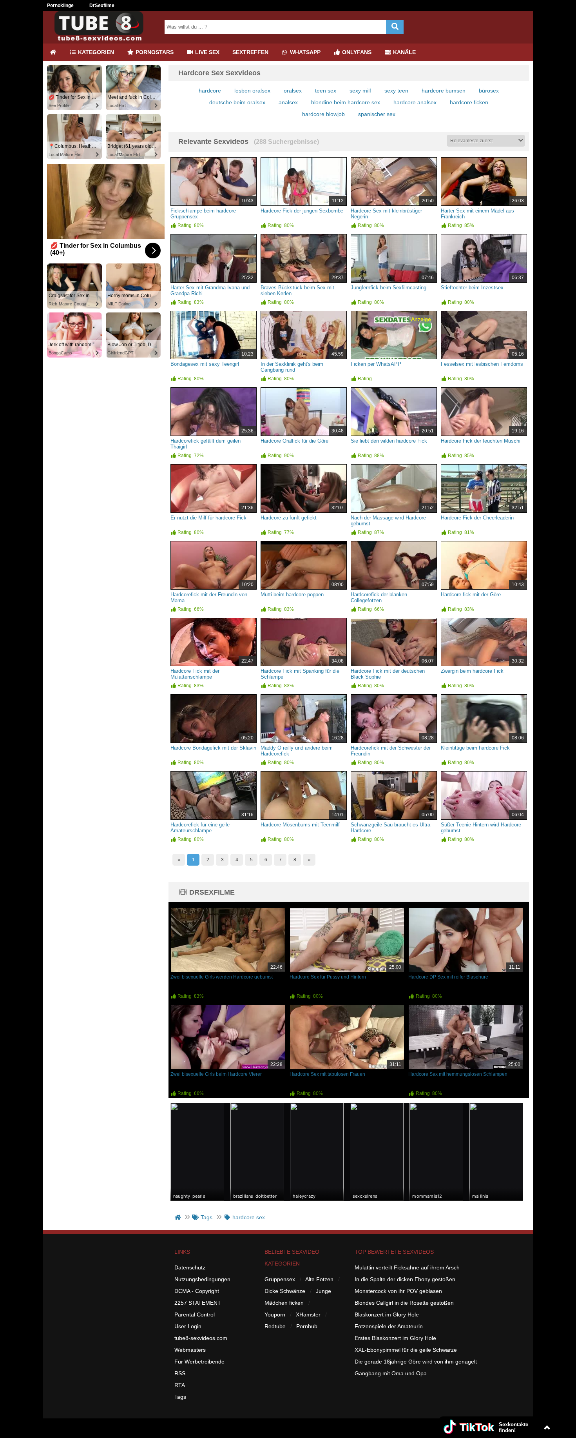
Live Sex (206, 52)
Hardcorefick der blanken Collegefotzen (379, 597)
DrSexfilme (101, 5)
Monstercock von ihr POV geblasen (398, 1291)
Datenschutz (189, 1267)
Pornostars (154, 52)
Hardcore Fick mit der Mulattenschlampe (194, 674)
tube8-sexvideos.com (200, 1338)
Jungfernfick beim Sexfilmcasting (388, 288)
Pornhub (306, 1326)
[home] (178, 1217)
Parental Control (194, 1314)
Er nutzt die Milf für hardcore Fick (208, 518)
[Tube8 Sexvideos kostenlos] (102, 40)
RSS (179, 1373)
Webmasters (190, 1350)
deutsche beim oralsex (237, 102)
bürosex (489, 90)
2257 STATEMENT (197, 1303)
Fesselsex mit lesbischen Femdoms (482, 364)
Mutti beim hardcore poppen (292, 594)
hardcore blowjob (323, 114)
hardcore (210, 90)
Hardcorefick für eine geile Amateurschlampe (200, 827)
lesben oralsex (252, 90)
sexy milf (360, 90)
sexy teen (396, 90)
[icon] (53, 52)
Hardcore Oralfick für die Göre (294, 441)
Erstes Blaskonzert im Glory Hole (395, 1338)
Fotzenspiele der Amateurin (389, 1326)
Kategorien (95, 52)
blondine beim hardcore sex (345, 102)
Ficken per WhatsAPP (376, 364)
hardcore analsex (415, 102)
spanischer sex (376, 114)
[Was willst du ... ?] (395, 27)
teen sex (325, 90)
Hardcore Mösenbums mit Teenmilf (300, 825)
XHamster (308, 1314)
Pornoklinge (60, 5)
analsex (288, 102)
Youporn (274, 1314)
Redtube (275, 1326)
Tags (180, 1397)
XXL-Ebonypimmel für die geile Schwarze (406, 1350)
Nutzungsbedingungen (202, 1279)
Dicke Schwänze (284, 1291)
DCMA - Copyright (196, 1291)
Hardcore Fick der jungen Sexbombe (302, 211)
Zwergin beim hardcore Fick (472, 671)
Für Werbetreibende (199, 1361)
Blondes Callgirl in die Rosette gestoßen (404, 1303)
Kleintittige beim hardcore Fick (475, 748)
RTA (179, 1385)
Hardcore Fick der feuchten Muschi (480, 441)
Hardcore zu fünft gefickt (289, 518)
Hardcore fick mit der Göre (471, 594)
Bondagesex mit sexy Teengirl (204, 364)
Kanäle (403, 52)
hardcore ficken (469, 102)
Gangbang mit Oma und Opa (391, 1373)
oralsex (293, 90)
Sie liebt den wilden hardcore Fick (389, 441)
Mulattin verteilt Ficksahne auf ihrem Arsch (407, 1267)
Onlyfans (356, 52)
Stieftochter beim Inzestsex (472, 288)
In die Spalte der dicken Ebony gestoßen (405, 1279)
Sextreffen (250, 52)
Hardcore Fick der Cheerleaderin (477, 518)
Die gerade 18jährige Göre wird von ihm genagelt (416, 1361)
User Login (187, 1326)
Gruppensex (279, 1279)
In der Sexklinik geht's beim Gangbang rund (292, 367)
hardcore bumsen (444, 90)
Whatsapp (304, 52)
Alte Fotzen (319, 1279)
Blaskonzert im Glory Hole (387, 1314)
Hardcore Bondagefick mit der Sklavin (213, 748)
